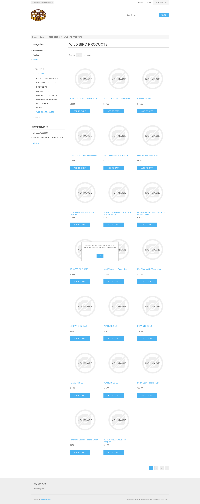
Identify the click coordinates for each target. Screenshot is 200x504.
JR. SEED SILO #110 (79, 269)
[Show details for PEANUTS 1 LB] (118, 306)
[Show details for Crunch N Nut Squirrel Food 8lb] (85, 135)
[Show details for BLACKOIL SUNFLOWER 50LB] (118, 78)
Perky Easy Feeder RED (148, 383)
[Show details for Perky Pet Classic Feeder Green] (85, 419)
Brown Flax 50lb (144, 99)
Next (167, 468)
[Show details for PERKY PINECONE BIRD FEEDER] (118, 419)
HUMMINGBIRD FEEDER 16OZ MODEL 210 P (117, 213)
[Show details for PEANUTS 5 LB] (85, 363)
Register (141, 2)
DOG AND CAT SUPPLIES (46, 83)
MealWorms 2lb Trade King (149, 269)
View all (36, 143)
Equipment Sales (40, 51)
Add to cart (80, 111)
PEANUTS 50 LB (110, 383)
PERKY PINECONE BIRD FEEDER (114, 441)
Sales (35, 59)
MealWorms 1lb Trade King (115, 269)
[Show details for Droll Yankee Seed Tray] (152, 135)
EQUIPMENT (39, 69)
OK (100, 256)
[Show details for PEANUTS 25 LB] (152, 306)
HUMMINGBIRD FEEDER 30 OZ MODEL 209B (151, 213)
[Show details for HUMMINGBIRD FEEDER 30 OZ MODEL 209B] (152, 192)
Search (164, 15)
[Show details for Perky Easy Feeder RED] (152, 363)
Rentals (36, 55)
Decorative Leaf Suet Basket (115, 155)
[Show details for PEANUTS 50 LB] (118, 363)
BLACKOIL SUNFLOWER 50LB (117, 99)
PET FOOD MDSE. (43, 104)
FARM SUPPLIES (42, 91)
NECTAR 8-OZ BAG (78, 326)
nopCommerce (46, 499)
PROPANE (40, 108)
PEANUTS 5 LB (76, 383)
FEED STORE (40, 73)
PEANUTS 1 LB (110, 326)
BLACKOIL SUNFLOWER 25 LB (83, 99)
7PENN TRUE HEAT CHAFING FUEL (49, 137)
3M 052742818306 (40, 133)
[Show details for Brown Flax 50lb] (152, 78)
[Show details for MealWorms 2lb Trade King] (152, 249)
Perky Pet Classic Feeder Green (84, 440)
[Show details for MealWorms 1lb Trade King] (118, 249)
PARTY (37, 117)
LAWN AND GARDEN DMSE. (46, 99)
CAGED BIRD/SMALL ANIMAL (47, 79)
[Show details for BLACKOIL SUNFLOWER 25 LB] (85, 78)
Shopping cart (39, 489)
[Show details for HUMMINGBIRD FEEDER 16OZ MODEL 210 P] (118, 192)
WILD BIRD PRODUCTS (45, 112)
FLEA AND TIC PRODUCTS (46, 95)
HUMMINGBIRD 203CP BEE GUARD (82, 213)
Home (34, 37)
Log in (149, 2)
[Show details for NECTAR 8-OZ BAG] (85, 306)
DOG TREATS (41, 87)
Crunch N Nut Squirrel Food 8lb (83, 155)
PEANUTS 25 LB (144, 326)
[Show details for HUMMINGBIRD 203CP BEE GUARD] (85, 192)
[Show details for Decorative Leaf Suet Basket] (118, 135)
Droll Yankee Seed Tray (147, 155)
